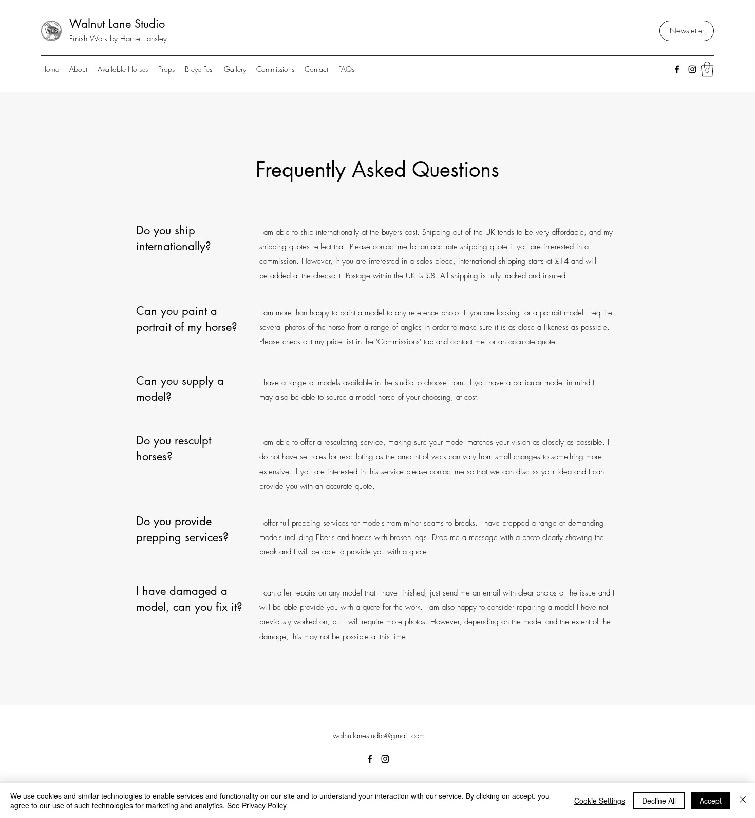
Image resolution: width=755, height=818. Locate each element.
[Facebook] (677, 69)
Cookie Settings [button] (599, 800)
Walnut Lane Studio (117, 23)
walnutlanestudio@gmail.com (379, 736)
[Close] (743, 800)
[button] (707, 69)
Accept (711, 800)
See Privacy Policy (257, 805)
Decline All (659, 800)
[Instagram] (692, 69)
